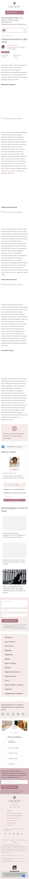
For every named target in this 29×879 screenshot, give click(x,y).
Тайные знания (10, 676)
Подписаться (5, 52)
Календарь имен (13, 758)
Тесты (7, 680)
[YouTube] (18, 714)
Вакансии (12, 840)
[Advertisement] (14, 102)
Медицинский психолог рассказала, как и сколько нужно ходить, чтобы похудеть (14, 562)
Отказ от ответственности (13, 818)
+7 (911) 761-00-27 (19, 861)
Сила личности (10, 642)
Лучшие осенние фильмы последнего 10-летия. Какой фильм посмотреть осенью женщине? (14, 535)
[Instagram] (13, 714)
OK (23, 875)
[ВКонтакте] (3, 714)
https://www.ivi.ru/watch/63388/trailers (12, 272)
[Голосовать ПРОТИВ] (13, 485)
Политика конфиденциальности (14, 815)
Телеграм (18, 446)
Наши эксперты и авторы (14, 685)
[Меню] (4, 30)
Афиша (7, 659)
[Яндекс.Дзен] (23, 714)
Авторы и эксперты (21, 840)
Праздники (12, 764)
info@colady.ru (7, 861)
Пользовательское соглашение (14, 813)
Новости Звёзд (10, 663)
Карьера (7, 667)
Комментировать (10, 620)
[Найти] (25, 30)
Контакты (5, 840)
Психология (9, 646)
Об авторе (14, 469)
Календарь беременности (13, 741)
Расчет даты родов (14, 747)
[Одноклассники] (8, 714)
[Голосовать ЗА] (9, 485)
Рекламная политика (12, 820)
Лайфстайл (9, 654)
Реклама (14, 842)
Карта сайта (9, 825)
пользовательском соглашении (19, 628)
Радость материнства (12, 672)
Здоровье (8, 650)
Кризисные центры (11, 822)
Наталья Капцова (12, 45)
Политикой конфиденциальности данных (11, 792)
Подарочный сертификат (14, 693)
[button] (10, 732)
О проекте (8, 689)
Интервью (8, 637)
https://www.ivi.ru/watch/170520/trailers (12, 170)
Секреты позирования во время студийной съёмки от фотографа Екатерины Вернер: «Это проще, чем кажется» (14, 589)
